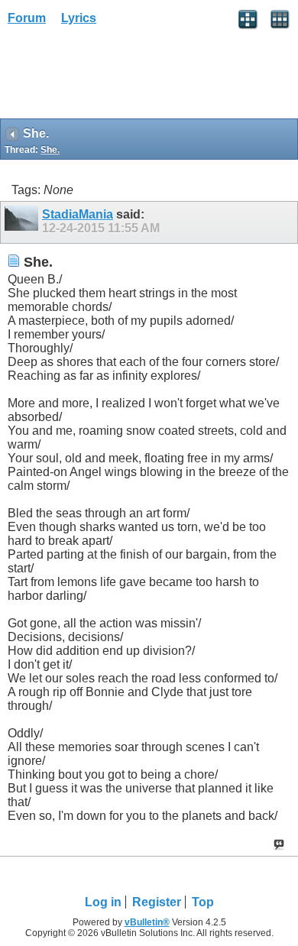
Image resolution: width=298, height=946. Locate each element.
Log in (103, 902)
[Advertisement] (122, 77)
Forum (27, 17)
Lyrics (78, 17)
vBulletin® (147, 922)
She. (50, 149)
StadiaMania (77, 214)
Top (203, 902)
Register (156, 902)
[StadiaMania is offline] (23, 222)
